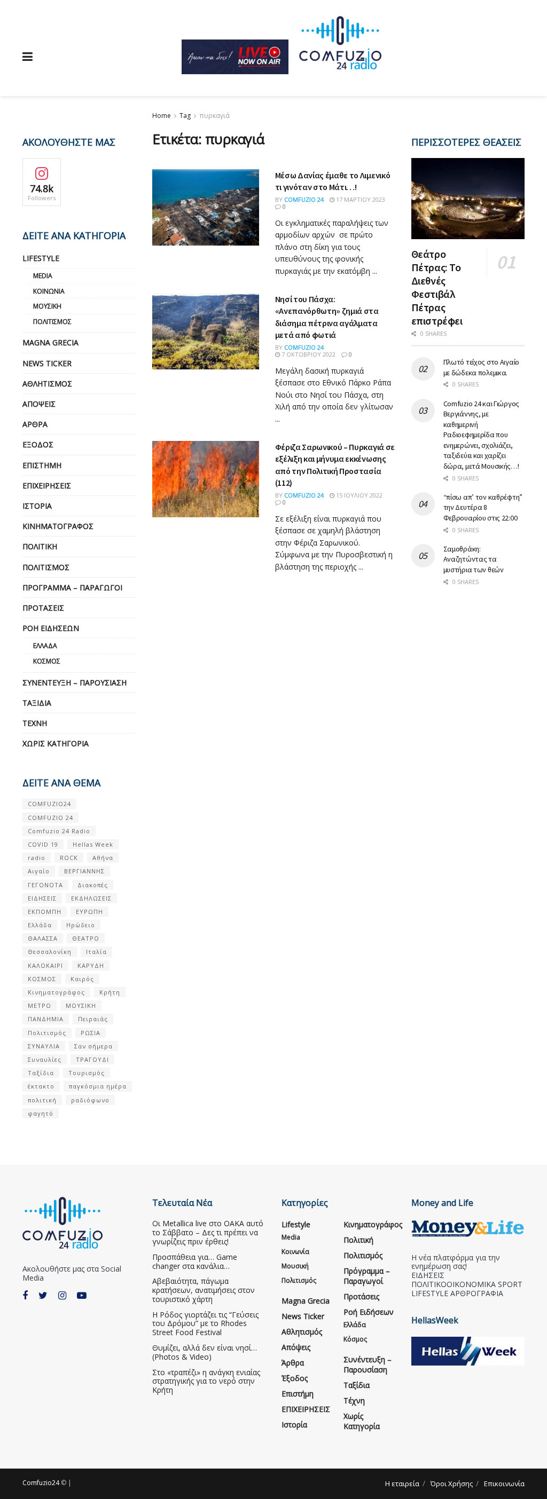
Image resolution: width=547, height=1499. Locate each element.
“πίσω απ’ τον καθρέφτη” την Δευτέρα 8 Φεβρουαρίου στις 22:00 (483, 507)
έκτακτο (41, 1086)
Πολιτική (39, 546)
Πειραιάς (93, 1019)
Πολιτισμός (52, 321)
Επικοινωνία (504, 1483)
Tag (185, 115)
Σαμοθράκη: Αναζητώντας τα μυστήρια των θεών (473, 559)
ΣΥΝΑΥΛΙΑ (44, 1046)
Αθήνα (102, 858)
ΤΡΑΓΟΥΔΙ (92, 1059)
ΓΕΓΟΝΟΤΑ (45, 885)
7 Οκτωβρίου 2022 (307, 354)
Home (161, 115)
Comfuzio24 (40, 1482)
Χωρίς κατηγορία (55, 743)
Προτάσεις (43, 608)
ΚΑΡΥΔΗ (90, 965)
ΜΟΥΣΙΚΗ (81, 1005)
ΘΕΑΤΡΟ (85, 938)
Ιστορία (37, 506)
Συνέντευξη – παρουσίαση (74, 682)
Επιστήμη (41, 465)
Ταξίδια (36, 703)
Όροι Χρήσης (452, 1483)
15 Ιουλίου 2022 (358, 495)
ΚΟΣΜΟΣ (42, 979)
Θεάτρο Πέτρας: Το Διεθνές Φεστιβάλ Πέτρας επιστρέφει (437, 287)
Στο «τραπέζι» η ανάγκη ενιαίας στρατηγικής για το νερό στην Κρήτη (206, 1381)
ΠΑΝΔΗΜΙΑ (46, 1019)
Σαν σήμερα (93, 1046)
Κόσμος (46, 661)
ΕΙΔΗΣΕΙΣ (42, 898)
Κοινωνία (49, 291)
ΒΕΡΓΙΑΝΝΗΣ (84, 871)
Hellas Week (93, 844)
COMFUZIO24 (49, 804)
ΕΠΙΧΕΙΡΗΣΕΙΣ (46, 485)
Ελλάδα (45, 645)
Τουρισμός (86, 1073)
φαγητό (40, 1113)
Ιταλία (96, 952)
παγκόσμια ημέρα (98, 1086)
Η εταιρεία (402, 1483)
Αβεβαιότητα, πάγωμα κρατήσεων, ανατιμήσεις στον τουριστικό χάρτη (203, 1290)
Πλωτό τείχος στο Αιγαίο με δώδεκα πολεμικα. (481, 367)
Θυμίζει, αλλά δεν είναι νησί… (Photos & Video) (204, 1352)
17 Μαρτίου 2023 (359, 199)
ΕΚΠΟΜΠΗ (44, 912)
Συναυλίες (44, 1059)
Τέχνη (34, 723)
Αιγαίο (39, 871)
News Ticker (47, 363)
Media (42, 275)
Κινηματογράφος (57, 526)
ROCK (69, 858)
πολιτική (42, 1100)
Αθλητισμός (47, 383)
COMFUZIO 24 (50, 818)
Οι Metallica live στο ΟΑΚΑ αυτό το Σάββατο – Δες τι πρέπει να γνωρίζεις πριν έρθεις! (207, 1232)
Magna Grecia (50, 342)
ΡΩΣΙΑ (90, 1033)
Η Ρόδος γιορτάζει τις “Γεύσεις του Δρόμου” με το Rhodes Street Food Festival (205, 1323)
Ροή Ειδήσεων (50, 628)
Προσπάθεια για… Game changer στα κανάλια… (194, 1261)
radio (36, 858)
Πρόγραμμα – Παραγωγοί (72, 587)
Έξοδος (37, 444)
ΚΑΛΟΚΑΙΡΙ (45, 965)
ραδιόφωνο (90, 1100)
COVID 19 (43, 844)
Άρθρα (35, 424)
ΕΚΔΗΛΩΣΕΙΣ (91, 898)
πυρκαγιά (214, 115)
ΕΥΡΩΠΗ (89, 912)
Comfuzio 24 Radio (59, 831)
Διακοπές (92, 885)
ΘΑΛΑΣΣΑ (43, 938)
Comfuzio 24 (304, 199)
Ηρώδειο (80, 925)
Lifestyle (40, 258)
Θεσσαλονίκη (50, 952)
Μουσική (47, 306)
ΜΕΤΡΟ (39, 1005)
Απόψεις (39, 404)
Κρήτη (109, 992)
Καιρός (82, 979)
